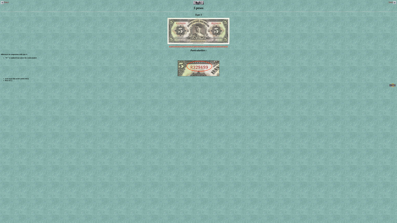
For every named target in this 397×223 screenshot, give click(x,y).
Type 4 (6, 2)
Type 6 (391, 2)
